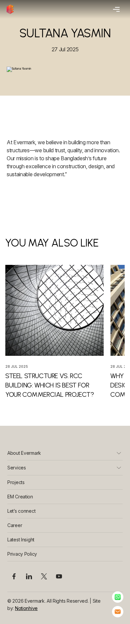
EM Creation (20, 496)
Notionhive (26, 608)
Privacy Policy (22, 554)
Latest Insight (20, 539)
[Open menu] (115, 9)
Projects (16, 482)
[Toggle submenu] (119, 453)
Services (16, 467)
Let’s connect (21, 511)
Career (14, 525)
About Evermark (24, 453)
